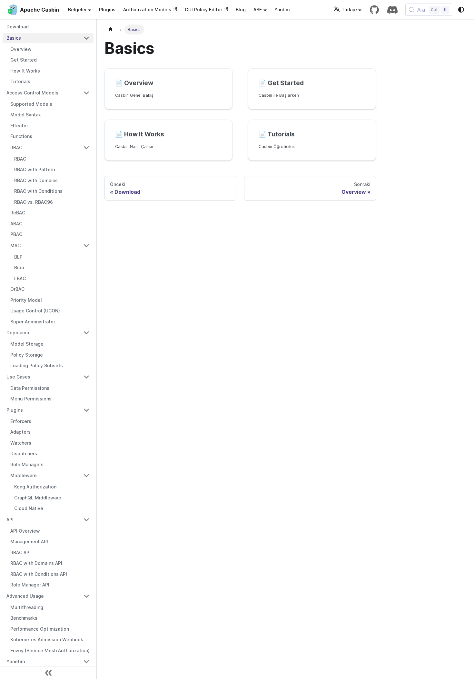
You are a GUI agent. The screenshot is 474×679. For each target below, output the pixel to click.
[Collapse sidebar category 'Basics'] (86, 38)
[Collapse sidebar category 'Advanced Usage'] (86, 596)
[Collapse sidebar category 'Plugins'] (86, 410)
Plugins (107, 9)
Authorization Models (147, 9)
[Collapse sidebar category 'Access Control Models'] (86, 93)
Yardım (282, 9)
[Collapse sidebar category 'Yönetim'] (86, 661)
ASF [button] (257, 9)
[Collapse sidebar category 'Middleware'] (86, 475)
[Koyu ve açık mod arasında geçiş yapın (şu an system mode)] (461, 10)
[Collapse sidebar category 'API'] (86, 520)
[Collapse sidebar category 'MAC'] (86, 246)
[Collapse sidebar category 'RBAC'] (86, 148)
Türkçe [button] (349, 9)
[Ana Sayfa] (110, 29)
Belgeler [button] (77, 9)
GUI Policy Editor (203, 9)
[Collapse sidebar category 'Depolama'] (86, 333)
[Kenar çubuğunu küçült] (48, 672)
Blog (241, 9)
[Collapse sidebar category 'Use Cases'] (86, 377)
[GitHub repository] (374, 9)
